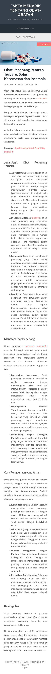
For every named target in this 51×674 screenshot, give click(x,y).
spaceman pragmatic (36, 346)
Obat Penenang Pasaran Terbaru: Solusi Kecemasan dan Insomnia (25, 74)
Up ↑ (26, 668)
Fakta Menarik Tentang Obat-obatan (25, 10)
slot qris (36, 217)
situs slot (42, 98)
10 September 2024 (13, 84)
